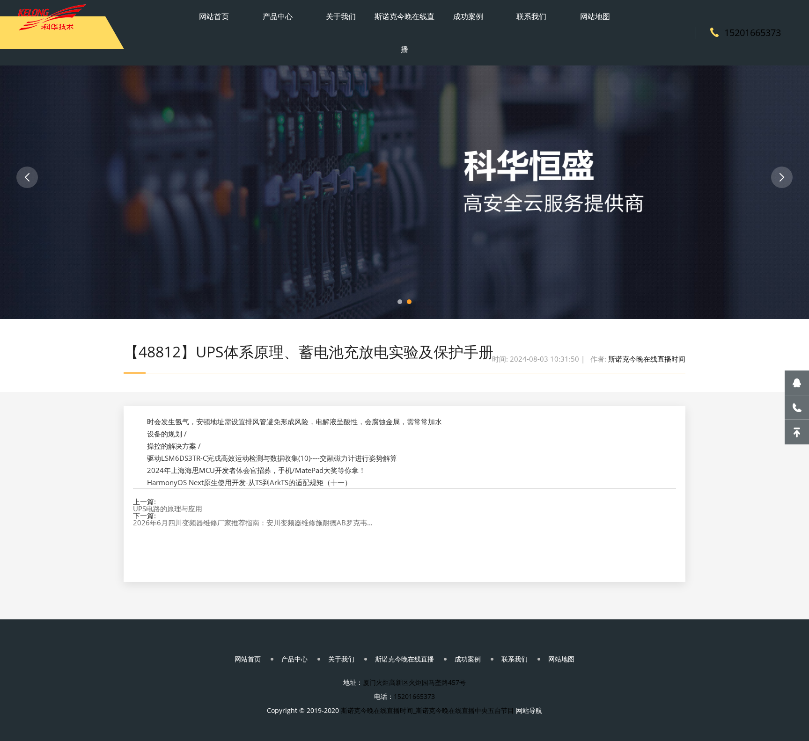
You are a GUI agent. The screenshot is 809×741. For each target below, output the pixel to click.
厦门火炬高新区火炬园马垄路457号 (414, 682)
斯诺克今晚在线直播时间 (646, 358)
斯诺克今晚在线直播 (404, 32)
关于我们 (341, 16)
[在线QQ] (797, 382)
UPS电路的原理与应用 (167, 508)
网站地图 (595, 16)
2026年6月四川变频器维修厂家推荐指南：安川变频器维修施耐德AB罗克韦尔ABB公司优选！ (255, 522)
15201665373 (752, 32)
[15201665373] (797, 407)
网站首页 (214, 16)
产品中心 (278, 16)
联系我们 (531, 16)
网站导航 (529, 710)
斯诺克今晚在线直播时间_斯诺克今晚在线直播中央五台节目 (427, 710)
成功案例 (468, 16)
